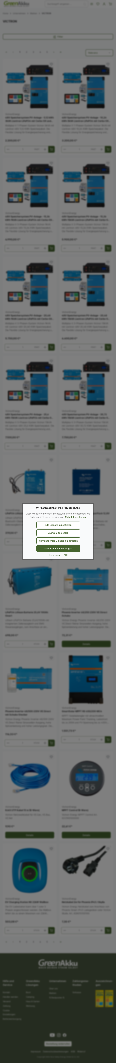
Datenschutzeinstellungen (58, 548)
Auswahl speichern (58, 532)
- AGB (65, 555)
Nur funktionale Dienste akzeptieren (58, 540)
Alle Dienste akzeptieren (58, 525)
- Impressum (54, 555)
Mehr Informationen (75, 517)
